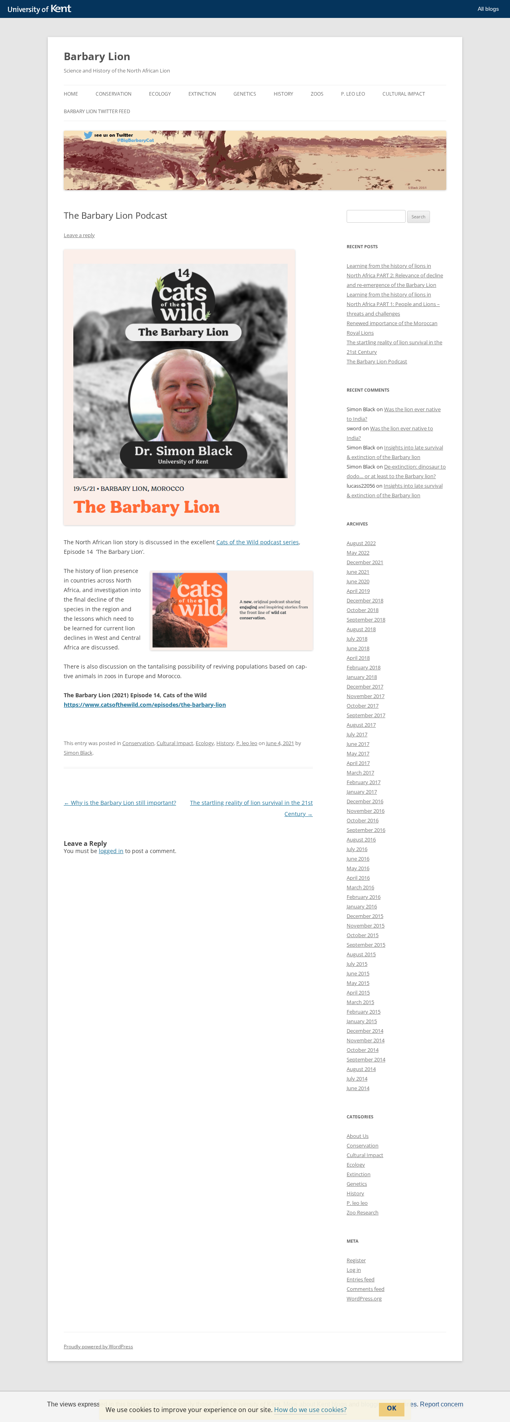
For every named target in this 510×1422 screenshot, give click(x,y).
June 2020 (358, 581)
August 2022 (361, 543)
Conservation (113, 93)
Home (71, 93)
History (283, 93)
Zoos (317, 93)
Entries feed (361, 1279)
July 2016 (357, 849)
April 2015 (358, 992)
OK (391, 1408)
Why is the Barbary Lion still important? (120, 802)
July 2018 (357, 638)
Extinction (202, 93)
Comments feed (365, 1289)
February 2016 (364, 896)
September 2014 (366, 1059)
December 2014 (365, 1030)
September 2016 (366, 830)
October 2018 (363, 610)
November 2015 (365, 925)
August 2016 (361, 839)
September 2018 (366, 619)
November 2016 (365, 810)
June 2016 (358, 858)
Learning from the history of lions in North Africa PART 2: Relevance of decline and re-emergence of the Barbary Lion (395, 275)
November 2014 (365, 1040)
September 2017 (366, 715)
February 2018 (364, 667)
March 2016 (360, 887)
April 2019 (358, 590)
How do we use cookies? (310, 1409)
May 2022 (358, 552)
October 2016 (363, 820)
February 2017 (364, 782)
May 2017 (358, 753)
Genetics (244, 93)
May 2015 (358, 983)
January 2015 (362, 1021)
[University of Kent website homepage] (41, 9)
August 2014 (361, 1069)
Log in (354, 1269)
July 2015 (357, 963)
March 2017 (360, 772)
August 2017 (361, 724)
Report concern (441, 1404)
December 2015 (365, 916)
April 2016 (358, 877)
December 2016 (365, 801)
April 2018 (358, 657)
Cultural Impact (403, 93)
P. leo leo (353, 93)
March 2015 (360, 1002)
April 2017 (358, 763)
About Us (358, 1136)
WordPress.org (364, 1298)
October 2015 (363, 935)
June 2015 (358, 973)
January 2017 (362, 791)
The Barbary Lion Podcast (377, 361)
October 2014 (363, 1049)
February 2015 (364, 1011)
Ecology (160, 93)
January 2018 (362, 677)
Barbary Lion (97, 56)
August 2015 (361, 954)
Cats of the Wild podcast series (257, 542)
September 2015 (366, 944)
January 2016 (362, 906)
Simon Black (78, 752)
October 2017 (363, 705)
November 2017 (365, 696)
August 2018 (361, 629)
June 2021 (358, 571)
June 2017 (358, 743)
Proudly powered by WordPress (98, 1346)
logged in (111, 851)
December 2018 (365, 600)
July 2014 (357, 1078)
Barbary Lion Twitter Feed (97, 111)
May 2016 (358, 868)
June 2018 (358, 648)
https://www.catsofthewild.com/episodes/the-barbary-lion (145, 704)
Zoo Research (363, 1212)
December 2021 (365, 562)
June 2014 (358, 1088)
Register (356, 1260)
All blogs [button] (488, 9)
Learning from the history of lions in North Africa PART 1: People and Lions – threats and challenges (393, 304)
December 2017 (365, 686)
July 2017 (357, 734)
